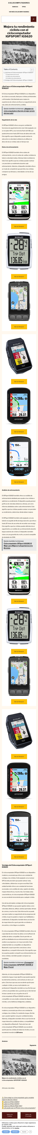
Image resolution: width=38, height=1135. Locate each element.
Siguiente (33, 1045)
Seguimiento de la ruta (13, 74)
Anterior (5, 1041)
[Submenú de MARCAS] (18, 6)
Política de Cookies (10, 1115)
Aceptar (6, 1132)
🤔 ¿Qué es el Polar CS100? (10, 1104)
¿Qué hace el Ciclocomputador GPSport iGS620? (19, 72)
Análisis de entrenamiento (14, 78)
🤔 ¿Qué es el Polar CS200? (10, 1102)
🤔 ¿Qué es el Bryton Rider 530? (12, 1106)
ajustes (17, 1128)
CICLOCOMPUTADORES (19, 3)
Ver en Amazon (19, 226)
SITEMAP (5, 1092)
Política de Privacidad (28, 1115)
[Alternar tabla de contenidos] (31, 69)
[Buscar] (33, 19)
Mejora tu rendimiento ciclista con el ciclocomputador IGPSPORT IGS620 (14, 1079)
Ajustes (24, 1132)
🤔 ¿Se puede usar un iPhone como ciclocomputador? (19, 1108)
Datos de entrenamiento (13, 76)
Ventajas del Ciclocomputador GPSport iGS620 (19, 80)
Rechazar (15, 1132)
